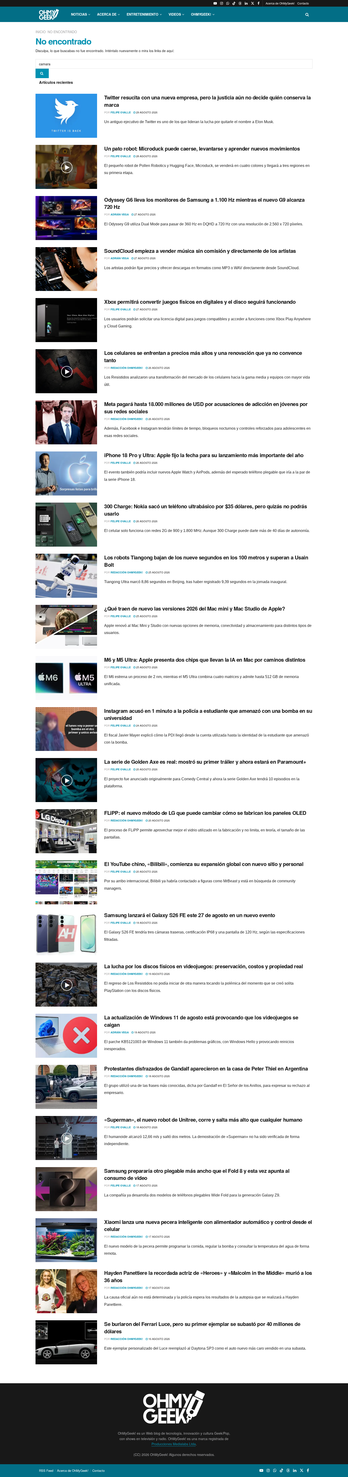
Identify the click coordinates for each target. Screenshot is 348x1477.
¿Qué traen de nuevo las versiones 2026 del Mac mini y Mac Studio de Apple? (194, 608)
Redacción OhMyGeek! (127, 368)
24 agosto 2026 (146, 725)
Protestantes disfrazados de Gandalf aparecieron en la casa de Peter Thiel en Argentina (206, 1068)
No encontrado (62, 31)
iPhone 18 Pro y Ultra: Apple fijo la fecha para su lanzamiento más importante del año (203, 455)
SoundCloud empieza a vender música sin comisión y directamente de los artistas (200, 250)
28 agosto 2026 (146, 156)
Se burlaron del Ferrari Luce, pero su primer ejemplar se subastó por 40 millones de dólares (202, 1327)
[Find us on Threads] (240, 3)
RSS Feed (46, 1470)
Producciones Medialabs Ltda (174, 1443)
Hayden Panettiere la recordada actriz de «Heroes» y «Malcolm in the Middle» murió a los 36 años (208, 1276)
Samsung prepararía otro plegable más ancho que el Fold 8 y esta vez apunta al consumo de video (196, 1174)
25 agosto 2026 (159, 572)
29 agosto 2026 (146, 112)
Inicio (41, 31)
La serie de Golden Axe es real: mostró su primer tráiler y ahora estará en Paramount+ (205, 761)
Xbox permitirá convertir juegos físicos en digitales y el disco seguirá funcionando (199, 301)
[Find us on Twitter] (252, 3)
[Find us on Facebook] (258, 3)
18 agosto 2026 (159, 1076)
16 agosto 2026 (159, 1339)
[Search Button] (307, 14)
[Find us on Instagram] (221, 3)
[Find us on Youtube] (215, 3)
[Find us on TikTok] (233, 3)
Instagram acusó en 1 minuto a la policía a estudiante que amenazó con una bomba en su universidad (208, 714)
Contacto (303, 3)
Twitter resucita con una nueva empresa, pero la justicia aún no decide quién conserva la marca (207, 101)
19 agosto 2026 (146, 922)
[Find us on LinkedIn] (246, 3)
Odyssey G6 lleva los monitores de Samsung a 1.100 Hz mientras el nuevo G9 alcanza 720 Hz (204, 203)
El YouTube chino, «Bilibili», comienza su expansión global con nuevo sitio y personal (203, 864)
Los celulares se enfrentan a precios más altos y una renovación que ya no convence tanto (203, 356)
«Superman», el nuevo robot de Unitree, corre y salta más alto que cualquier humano (203, 1119)
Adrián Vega (120, 214)
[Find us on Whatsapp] (227, 3)
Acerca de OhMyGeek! (280, 3)
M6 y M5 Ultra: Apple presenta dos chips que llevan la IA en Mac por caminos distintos (204, 659)
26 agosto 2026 (159, 368)
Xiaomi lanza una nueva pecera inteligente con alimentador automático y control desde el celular (208, 1225)
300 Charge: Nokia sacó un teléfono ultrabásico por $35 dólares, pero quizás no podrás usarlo (205, 509)
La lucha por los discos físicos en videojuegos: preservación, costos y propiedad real (203, 966)
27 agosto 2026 (145, 214)
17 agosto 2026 (146, 1185)
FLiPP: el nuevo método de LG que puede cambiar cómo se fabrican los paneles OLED (205, 813)
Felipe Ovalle (121, 112)
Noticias (79, 14)
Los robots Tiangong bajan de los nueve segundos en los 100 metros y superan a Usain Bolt (206, 560)
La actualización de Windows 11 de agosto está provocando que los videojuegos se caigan (201, 1020)
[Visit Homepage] (49, 14)
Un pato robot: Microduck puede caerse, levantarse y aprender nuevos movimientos (202, 148)
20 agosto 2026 (146, 769)
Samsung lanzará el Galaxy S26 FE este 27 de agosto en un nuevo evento (189, 915)
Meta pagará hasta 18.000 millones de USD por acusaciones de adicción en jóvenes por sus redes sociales (206, 407)
